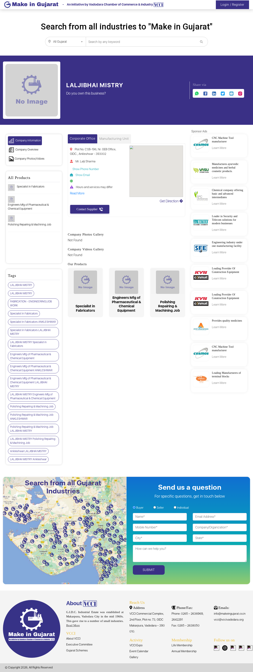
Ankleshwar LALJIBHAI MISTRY (28, 451)
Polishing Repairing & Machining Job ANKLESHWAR (31, 416)
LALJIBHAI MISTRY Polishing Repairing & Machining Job (32, 440)
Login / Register (232, 5)
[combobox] (65, 42)
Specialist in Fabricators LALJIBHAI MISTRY (30, 332)
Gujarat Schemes (77, 650)
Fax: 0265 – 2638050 (185, 625)
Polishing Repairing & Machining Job (29, 224)
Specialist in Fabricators (30, 186)
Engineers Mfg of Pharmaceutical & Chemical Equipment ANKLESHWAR (31, 368)
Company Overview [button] (26, 149)
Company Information (28, 140)
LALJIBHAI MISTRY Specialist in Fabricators (28, 344)
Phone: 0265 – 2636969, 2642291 (188, 616)
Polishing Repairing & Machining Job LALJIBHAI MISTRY (31, 428)
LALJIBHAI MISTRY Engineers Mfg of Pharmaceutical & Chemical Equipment (32, 396)
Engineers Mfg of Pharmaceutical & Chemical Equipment (28, 206)
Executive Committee (79, 644)
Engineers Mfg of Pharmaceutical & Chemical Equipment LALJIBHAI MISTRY (30, 382)
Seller (160, 507)
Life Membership (182, 645)
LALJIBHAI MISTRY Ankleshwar (28, 459)
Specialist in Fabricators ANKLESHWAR (33, 321)
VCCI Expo (136, 645)
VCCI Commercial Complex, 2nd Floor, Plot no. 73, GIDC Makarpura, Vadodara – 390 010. (147, 622)
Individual (183, 507)
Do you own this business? (86, 93)
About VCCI (73, 638)
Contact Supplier (86, 209)
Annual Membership (184, 651)
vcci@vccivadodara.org (229, 619)
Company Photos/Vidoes (29, 158)
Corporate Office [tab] (82, 138)
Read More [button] (77, 193)
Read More (73, 625)
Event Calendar (138, 651)
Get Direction (169, 201)
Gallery (133, 657)
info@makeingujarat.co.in (229, 613)
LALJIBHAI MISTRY (21, 285)
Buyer (139, 507)
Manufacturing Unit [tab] (114, 139)
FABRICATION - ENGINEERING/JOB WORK (31, 303)
